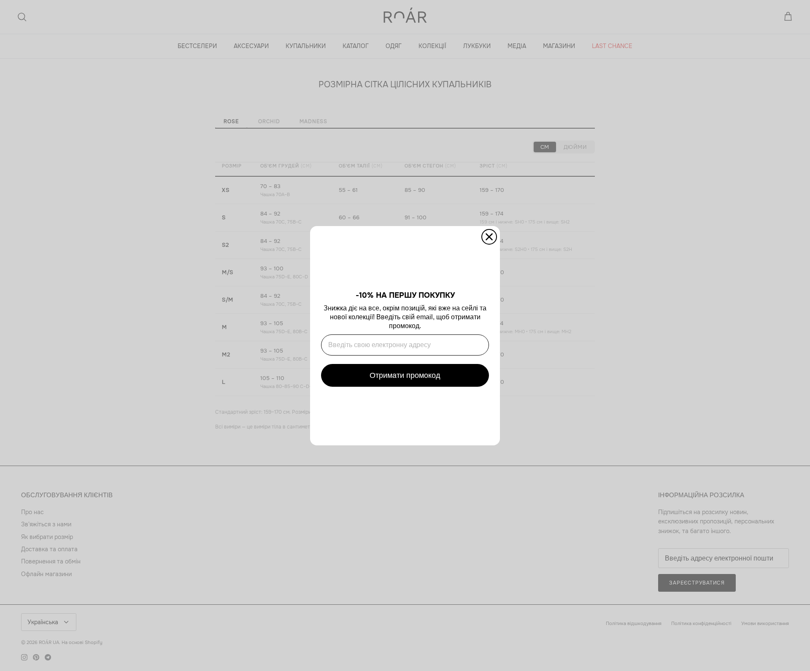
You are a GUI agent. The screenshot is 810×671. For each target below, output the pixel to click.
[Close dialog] (489, 236)
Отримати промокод (405, 375)
